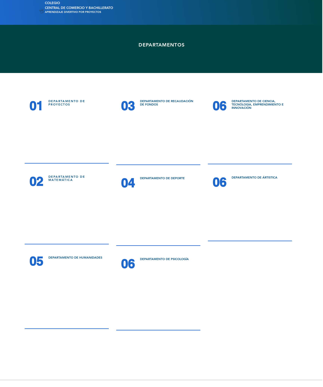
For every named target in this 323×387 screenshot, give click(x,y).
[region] (67, 130)
